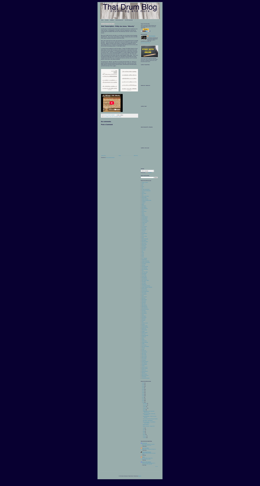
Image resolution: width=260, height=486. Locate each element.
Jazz (105, 116)
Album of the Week (145, 196)
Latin (143, 295)
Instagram (112, 20)
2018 (143, 395)
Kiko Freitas (144, 292)
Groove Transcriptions (146, 262)
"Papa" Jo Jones (145, 182)
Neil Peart (144, 310)
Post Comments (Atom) (110, 157)
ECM (143, 237)
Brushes (143, 215)
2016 (143, 398)
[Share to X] (120, 115)
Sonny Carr (144, 350)
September (145, 408)
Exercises (143, 249)
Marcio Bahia (144, 299)
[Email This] (117, 115)
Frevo (143, 255)
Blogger (139, 476)
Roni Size (143, 334)
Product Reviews (145, 327)
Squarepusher (144, 351)
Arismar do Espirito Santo (146, 200)
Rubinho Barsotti (145, 335)
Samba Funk (144, 340)
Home (102, 20)
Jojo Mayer (144, 283)
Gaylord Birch (144, 259)
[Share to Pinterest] (122, 115)
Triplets (143, 365)
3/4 (142, 185)
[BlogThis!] (118, 115)
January (144, 437)
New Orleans (144, 313)
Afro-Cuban (144, 193)
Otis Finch (144, 318)
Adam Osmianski (152, 36)
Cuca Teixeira (144, 226)
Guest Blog (144, 263)
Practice (143, 324)
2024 (143, 386)
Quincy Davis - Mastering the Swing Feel (149, 449)
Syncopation (144, 358)
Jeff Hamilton (144, 273)
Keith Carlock (144, 288)
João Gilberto (144, 277)
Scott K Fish (144, 443)
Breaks (143, 214)
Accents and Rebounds (146, 190)
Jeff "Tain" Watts (145, 272)
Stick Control (144, 357)
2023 (143, 387)
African (143, 192)
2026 (143, 383)
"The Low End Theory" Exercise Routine (150, 418)
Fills (142, 251)
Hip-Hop (143, 265)
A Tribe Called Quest (145, 189)
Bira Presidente (145, 208)
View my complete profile (145, 42)
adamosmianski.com (119, 20)
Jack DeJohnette (145, 266)
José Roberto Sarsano (146, 285)
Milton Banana (144, 306)
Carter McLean (144, 219)
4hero (143, 186)
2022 (143, 389)
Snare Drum (144, 345)
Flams (143, 252)
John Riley (144, 281)
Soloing (120, 116)
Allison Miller (144, 197)
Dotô (143, 234)
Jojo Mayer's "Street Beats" (148, 420)
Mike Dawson (144, 305)
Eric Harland (144, 247)
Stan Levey (144, 353)
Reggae (143, 331)
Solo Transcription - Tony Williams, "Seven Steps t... (149, 422)
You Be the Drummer (146, 378)
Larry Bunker (144, 294)
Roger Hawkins (145, 332)
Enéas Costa (144, 244)
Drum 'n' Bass (144, 236)
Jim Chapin (144, 274)
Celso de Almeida (145, 221)
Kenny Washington (145, 291)
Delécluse (144, 230)
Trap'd (143, 457)
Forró (143, 254)
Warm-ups (144, 369)
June (144, 429)
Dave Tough (144, 229)
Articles (143, 203)
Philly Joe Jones (109, 116)
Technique (144, 360)
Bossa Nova (144, 211)
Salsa (143, 338)
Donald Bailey (144, 233)
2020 (143, 392)
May (144, 431)
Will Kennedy (144, 374)
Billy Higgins (144, 207)
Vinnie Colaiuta (145, 368)
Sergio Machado (145, 342)
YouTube (106, 20)
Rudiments (144, 336)
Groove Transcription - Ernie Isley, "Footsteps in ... (149, 414)
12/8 (142, 183)
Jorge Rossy (144, 284)
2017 (143, 397)
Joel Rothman (144, 278)
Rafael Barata (144, 329)
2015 (143, 400)
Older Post (136, 155)
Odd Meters (144, 316)
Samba (143, 339)
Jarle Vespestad (145, 269)
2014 (143, 402)
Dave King (144, 227)
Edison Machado (145, 238)
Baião (143, 204)
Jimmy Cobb (144, 276)
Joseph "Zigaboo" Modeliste (147, 287)
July (144, 428)
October (144, 406)
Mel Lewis (144, 303)
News (143, 314)
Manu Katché (144, 296)
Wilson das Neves (145, 375)
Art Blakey (144, 201)
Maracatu (143, 298)
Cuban (143, 225)
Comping (143, 223)
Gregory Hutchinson (145, 261)
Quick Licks (144, 328)
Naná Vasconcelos (145, 309)
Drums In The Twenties (146, 462)
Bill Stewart (144, 205)
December (145, 403)
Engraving (144, 245)
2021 (143, 391)
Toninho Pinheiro (145, 361)
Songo (143, 349)
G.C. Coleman (144, 258)
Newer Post (103, 155)
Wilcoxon (143, 372)
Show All (156, 466)
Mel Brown (144, 302)
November (145, 405)
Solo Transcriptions (115, 116)
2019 (143, 394)
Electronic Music (145, 241)
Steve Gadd (144, 354)
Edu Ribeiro (144, 240)
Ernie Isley (144, 248)
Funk (143, 256)
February (145, 436)
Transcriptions (144, 364)
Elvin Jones (144, 243)
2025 (143, 384)
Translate (150, 172)
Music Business (145, 307)
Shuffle (143, 343)
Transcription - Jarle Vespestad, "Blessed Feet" (148, 412)
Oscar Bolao (144, 317)
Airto (143, 194)
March (144, 434)
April (144, 432)
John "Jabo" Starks (145, 280)
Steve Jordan (144, 356)
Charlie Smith (144, 222)
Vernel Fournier (145, 367)
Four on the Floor (145, 448)
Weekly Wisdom (145, 371)
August (144, 409)
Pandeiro (143, 320)
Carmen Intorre (144, 218)
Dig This (143, 232)
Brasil (143, 212)
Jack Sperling (144, 267)
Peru (143, 321)
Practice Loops (144, 325)
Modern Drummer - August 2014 (149, 426)
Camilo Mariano (145, 216)
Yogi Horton (144, 376)
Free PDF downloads (129, 20)
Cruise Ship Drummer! (146, 452)
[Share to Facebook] (121, 115)
